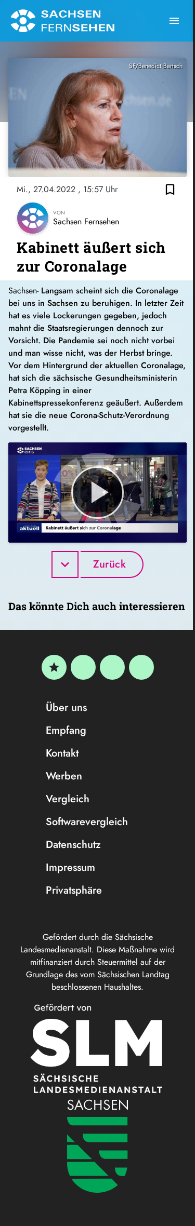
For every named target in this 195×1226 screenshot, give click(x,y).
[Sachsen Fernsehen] (62, 21)
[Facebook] (83, 667)
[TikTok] (141, 667)
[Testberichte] (54, 667)
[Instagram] (112, 667)
